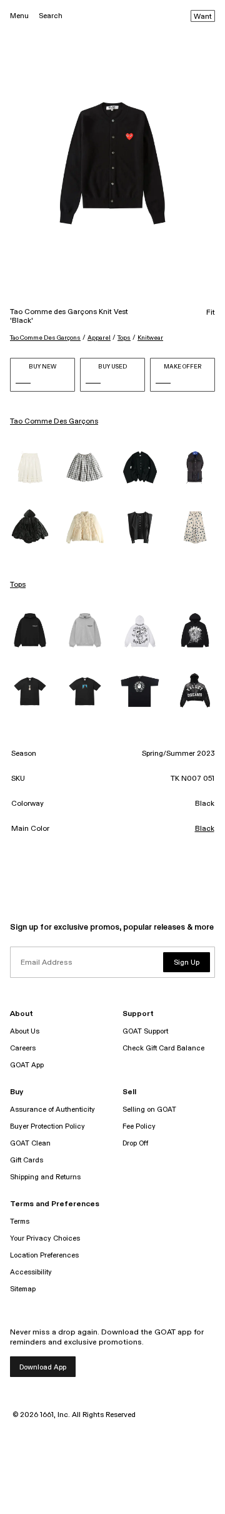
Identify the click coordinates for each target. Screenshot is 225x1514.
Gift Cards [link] (26, 1160)
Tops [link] (18, 585)
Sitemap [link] (23, 1289)
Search (50, 16)
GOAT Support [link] (145, 1031)
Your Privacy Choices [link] (45, 1238)
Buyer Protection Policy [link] (47, 1126)
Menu (19, 16)
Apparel (99, 338)
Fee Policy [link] (139, 1126)
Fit (210, 313)
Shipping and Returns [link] (45, 1177)
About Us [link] (24, 1031)
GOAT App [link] (27, 1065)
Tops (124, 338)
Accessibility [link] (31, 1272)
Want (203, 17)
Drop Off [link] (135, 1143)
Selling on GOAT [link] (149, 1109)
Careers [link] (23, 1048)
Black (204, 829)
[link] (30, 467)
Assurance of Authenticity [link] (52, 1109)
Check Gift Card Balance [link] (163, 1048)
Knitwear (150, 338)
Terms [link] (19, 1221)
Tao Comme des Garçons (45, 338)
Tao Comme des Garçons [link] (54, 421)
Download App (42, 1367)
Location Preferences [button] (44, 1255)
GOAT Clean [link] (30, 1143)
